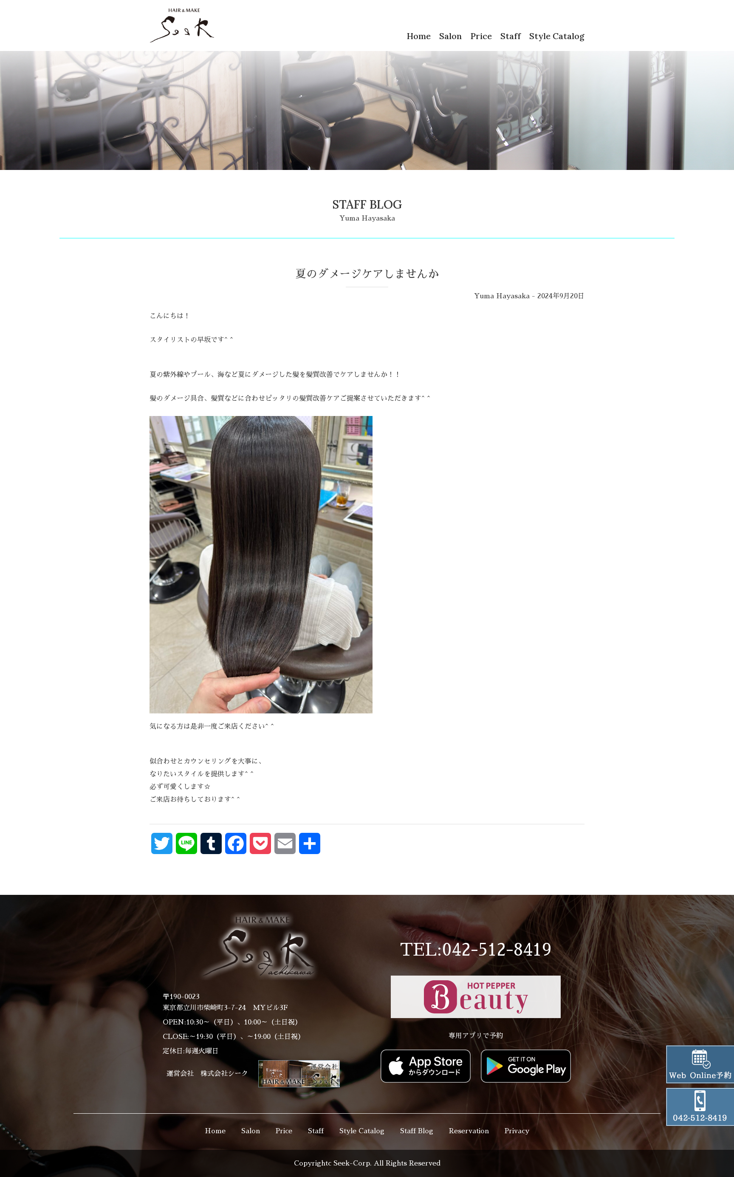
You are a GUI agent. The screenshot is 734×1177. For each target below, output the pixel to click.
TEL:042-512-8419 (476, 950)
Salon (450, 36)
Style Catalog (556, 36)
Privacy (517, 1131)
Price (481, 36)
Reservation (469, 1131)
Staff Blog (416, 1131)
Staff (510, 36)
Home (419, 36)
